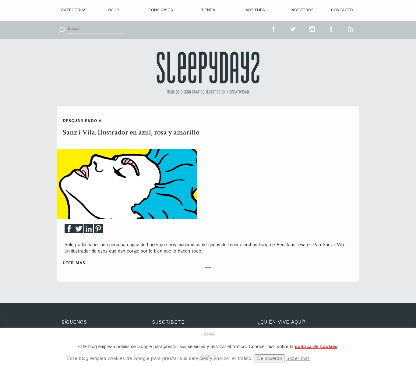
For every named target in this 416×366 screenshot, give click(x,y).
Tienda (208, 10)
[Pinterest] (98, 230)
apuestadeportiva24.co (21, 316)
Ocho (113, 10)
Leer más (74, 263)
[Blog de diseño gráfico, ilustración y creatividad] (208, 72)
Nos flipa (255, 10)
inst (312, 28)
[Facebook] (69, 230)
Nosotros (302, 10)
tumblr (332, 28)
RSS (351, 28)
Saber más (298, 358)
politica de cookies (316, 346)
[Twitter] (79, 230)
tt (293, 28)
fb (274, 28)
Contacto (342, 10)
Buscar (61, 29)
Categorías (73, 10)
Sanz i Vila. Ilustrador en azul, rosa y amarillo (131, 132)
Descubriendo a (82, 121)
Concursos (160, 10)
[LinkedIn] (88, 230)
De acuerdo (269, 358)
